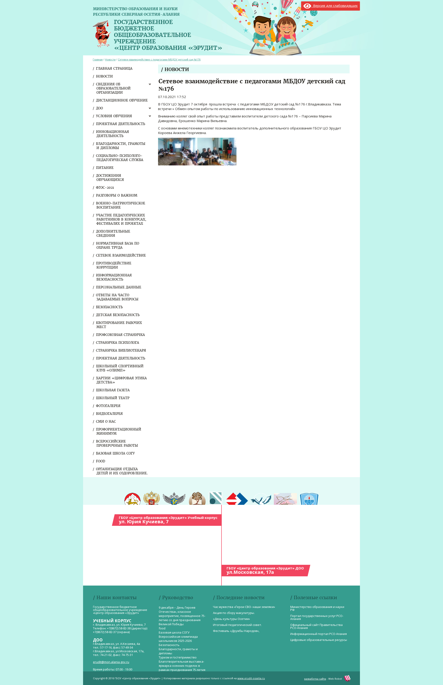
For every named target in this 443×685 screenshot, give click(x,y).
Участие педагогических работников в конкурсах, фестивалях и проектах (121, 219)
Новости (104, 76)
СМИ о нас (106, 421)
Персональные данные (118, 287)
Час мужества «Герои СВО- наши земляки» (244, 607)
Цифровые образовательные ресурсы (318, 640)
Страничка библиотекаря (121, 350)
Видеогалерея (109, 414)
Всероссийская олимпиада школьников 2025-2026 (178, 638)
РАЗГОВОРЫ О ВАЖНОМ (116, 195)
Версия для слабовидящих (334, 5)
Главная (98, 59)
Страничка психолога (117, 343)
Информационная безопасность (114, 277)
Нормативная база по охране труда (117, 245)
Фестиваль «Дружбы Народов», (236, 631)
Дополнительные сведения (113, 233)
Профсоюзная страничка (120, 335)
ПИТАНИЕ (105, 168)
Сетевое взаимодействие (121, 255)
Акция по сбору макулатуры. (234, 613)
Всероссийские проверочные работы (117, 443)
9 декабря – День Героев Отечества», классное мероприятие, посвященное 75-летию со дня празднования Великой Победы (182, 615)
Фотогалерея (108, 406)
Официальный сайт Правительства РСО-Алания (316, 626)
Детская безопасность (118, 315)
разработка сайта (315, 678)
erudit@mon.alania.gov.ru (111, 662)
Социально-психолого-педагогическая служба (119, 158)
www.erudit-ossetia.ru (251, 678)
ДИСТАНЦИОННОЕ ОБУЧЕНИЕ (122, 100)
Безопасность (109, 307)
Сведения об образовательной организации (113, 88)
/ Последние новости (239, 597)
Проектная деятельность (120, 124)
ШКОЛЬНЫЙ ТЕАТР (112, 398)
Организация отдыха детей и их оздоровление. (122, 471)
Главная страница (114, 68)
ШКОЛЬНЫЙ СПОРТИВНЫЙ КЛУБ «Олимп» (120, 368)
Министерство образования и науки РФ (317, 608)
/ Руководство (176, 597)
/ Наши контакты (115, 597)
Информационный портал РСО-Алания (318, 634)
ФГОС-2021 (105, 187)
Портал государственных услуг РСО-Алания (316, 617)
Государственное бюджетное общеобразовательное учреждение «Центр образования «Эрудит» (168, 34)
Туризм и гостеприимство (178, 657)
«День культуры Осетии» (231, 619)
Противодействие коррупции (113, 265)
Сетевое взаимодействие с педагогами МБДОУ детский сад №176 (159, 59)
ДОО (99, 108)
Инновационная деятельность (112, 134)
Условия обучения (114, 116)
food (100, 461)
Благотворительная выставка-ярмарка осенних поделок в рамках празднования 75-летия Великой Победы (182, 667)
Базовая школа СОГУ (115, 453)
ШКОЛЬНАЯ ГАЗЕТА (113, 390)
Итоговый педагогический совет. (237, 625)
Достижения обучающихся (110, 177)
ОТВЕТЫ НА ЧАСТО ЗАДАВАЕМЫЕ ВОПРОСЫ (117, 297)
